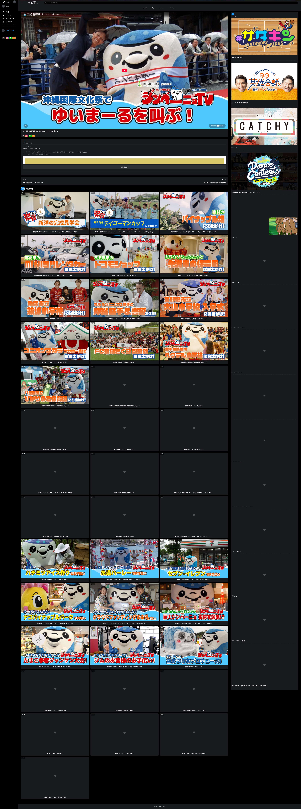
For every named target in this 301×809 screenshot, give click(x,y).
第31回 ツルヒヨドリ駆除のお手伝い (194, 449)
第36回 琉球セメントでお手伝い (194, 405)
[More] (14, 38)
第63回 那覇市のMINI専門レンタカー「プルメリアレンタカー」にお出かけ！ (55, 275)
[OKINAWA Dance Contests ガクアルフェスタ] (264, 171)
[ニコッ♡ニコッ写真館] (264, 619)
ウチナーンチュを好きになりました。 (242, 506)
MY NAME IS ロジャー (238, 371)
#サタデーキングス (237, 57)
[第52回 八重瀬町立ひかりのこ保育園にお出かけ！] (55, 385)
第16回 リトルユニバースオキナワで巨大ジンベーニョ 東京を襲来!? (194, 623)
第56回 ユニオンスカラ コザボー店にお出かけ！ (55, 362)
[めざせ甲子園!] (264, 395)
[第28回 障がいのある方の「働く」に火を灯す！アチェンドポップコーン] (194, 472)
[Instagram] (7, 38)
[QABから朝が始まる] (264, 440)
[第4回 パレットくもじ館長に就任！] (124, 732)
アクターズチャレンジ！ (238, 327)
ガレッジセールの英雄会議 (239, 102)
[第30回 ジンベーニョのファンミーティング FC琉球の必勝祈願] (55, 472)
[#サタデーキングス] (264, 36)
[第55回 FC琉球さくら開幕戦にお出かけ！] (124, 341)
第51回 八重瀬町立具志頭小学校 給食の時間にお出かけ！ (124, 405)
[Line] (10, 38)
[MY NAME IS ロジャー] (264, 350)
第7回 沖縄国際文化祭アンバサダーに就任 (194, 710)
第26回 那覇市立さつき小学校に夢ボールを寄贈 (55, 536)
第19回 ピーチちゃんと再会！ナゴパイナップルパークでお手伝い (55, 623)
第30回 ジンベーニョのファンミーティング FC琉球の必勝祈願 (55, 492)
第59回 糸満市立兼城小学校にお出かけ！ (55, 319)
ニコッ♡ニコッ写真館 (238, 641)
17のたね (234, 596)
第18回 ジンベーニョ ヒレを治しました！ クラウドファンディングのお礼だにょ (124, 623)
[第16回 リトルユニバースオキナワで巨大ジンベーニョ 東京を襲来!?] (194, 602)
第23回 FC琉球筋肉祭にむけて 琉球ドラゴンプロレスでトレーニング (194, 536)
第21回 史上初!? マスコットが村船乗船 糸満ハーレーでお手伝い (124, 579)
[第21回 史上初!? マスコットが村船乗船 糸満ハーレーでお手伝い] (124, 558)
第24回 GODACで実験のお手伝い (124, 536)
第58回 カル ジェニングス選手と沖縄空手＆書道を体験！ (124, 319)
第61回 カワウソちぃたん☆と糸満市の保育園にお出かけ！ (194, 275)
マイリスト (10, 30)
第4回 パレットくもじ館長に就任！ (124, 753)
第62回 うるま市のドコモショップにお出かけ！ (124, 275)
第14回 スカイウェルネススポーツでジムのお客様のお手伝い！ (124, 666)
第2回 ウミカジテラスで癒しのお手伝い (55, 797)
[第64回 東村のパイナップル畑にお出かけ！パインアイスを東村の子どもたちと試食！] (194, 211)
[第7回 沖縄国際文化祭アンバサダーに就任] (194, 689)
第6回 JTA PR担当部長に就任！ (55, 753)
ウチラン (234, 237)
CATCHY (234, 147)
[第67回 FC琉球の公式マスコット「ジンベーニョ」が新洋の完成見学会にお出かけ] (55, 211)
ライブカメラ (10, 18)
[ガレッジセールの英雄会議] (264, 81)
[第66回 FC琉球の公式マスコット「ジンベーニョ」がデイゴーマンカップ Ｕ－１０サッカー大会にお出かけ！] (124, 211)
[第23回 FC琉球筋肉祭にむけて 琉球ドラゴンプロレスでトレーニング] (194, 515)
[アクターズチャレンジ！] (264, 305)
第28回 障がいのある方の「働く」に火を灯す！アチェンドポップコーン (194, 492)
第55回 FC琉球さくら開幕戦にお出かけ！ (124, 362)
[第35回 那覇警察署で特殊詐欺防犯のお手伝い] (55, 428)
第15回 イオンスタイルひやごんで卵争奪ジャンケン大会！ (55, 666)
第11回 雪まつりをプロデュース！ (33, 182)
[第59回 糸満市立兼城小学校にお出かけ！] (55, 298)
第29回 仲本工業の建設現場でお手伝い (124, 492)
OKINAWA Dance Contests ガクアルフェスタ (245, 192)
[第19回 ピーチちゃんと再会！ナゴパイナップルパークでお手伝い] (55, 602)
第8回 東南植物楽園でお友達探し (124, 710)
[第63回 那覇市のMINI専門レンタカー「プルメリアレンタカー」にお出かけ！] (55, 254)
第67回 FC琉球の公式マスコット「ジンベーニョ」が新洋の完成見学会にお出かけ (55, 232)
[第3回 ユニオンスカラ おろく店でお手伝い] (194, 732)
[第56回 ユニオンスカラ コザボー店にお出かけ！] (55, 341)
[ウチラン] (264, 216)
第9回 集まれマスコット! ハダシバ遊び (55, 710)
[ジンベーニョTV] (264, 530)
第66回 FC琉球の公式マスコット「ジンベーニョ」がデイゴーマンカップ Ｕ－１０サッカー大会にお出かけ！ (124, 232)
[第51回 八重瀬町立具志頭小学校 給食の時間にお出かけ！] (124, 385)
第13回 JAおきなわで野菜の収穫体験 (215, 182)
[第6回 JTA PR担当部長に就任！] (55, 732)
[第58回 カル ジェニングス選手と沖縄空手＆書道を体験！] (124, 298)
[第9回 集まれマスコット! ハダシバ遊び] (55, 689)
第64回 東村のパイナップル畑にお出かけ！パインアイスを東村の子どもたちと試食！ (193, 232)
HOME (145, 8)
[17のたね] (264, 575)
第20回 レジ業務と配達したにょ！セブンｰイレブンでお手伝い (194, 579)
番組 (7, 12)
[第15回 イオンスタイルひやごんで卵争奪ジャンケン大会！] (55, 645)
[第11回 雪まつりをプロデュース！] (194, 645)
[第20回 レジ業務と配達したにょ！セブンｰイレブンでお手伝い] (194, 558)
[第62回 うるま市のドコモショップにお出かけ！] (124, 254)
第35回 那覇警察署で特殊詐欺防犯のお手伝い (55, 449)
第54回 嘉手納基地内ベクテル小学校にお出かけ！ (193, 362)
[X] (3, 38)
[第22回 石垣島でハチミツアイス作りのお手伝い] (55, 558)
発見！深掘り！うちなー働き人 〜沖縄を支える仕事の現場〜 (249, 685)
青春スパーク (235, 282)
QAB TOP (9, 22)
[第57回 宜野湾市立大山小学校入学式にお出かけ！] (194, 298)
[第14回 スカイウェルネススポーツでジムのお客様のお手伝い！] (124, 645)
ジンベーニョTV (236, 551)
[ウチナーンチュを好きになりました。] (264, 485)
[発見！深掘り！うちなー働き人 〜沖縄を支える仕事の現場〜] (264, 664)
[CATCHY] (264, 126)
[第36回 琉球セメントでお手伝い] (194, 385)
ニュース (8, 15)
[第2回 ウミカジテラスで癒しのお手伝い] (55, 776)
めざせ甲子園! (235, 416)
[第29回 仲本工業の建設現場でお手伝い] (124, 472)
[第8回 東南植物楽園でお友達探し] (124, 689)
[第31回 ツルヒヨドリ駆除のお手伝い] (194, 428)
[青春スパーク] (264, 261)
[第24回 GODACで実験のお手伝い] (124, 515)
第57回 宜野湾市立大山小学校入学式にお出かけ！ (194, 319)
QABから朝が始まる (237, 461)
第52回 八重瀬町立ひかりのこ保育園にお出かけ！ (55, 405)
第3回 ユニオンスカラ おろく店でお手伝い (194, 753)
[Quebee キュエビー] (7, 2)
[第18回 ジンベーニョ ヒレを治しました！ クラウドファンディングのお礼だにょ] (124, 602)
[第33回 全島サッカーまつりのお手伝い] (124, 428)
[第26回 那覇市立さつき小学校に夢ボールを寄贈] (55, 515)
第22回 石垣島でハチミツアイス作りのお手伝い (55, 579)
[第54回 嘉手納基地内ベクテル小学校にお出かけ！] (194, 341)
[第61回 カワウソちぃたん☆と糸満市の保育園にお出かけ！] (194, 254)
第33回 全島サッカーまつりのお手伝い (124, 449)
